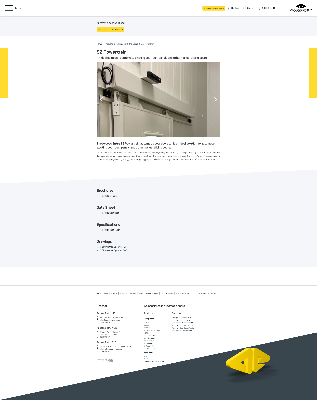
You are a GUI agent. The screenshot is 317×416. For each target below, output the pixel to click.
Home (99, 44)
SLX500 (146, 333)
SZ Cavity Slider (149, 349)
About (106, 293)
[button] (101, 99)
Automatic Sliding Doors (127, 44)
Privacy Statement (182, 293)
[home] (302, 8)
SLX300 (147, 328)
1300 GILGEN (268, 8)
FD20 (146, 359)
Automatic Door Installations (182, 325)
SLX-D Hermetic (149, 336)
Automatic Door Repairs (181, 320)
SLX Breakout (149, 341)
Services (133, 293)
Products (109, 44)
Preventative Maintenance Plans (183, 323)
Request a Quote (152, 293)
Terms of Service (167, 293)
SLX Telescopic (149, 338)
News (141, 293)
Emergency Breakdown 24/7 (182, 318)
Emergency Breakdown (214, 8)
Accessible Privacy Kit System (155, 361)
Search (250, 8)
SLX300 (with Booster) (152, 330)
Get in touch (110, 29)
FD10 (145, 356)
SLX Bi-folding (149, 343)
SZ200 (146, 323)
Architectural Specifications (182, 331)
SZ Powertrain (149, 346)
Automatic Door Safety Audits (183, 328)
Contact (235, 8)
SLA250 (146, 325)
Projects (114, 293)
